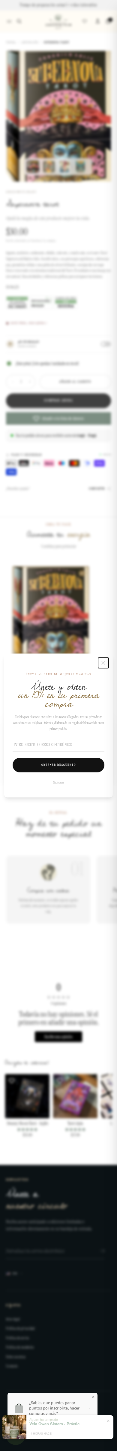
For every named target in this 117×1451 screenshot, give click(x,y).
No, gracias (58, 782)
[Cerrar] (103, 663)
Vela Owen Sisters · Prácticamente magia (56, 1423)
